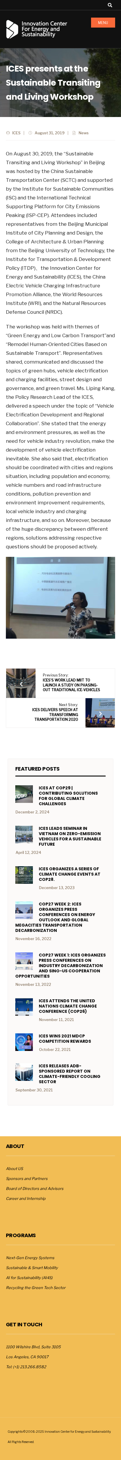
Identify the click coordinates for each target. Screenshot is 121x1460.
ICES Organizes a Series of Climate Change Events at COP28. (69, 874)
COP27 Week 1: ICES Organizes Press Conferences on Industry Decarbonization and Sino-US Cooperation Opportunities (60, 965)
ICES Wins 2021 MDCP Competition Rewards (65, 1038)
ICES (16, 132)
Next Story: (55, 712)
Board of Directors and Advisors (34, 1188)
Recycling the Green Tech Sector (35, 1287)
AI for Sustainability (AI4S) (29, 1277)
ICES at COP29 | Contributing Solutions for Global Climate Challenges (68, 796)
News (84, 132)
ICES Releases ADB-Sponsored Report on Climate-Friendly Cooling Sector (69, 1074)
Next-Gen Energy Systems (30, 1257)
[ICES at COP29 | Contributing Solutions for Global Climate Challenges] (24, 794)
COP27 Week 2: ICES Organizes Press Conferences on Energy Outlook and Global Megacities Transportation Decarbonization (55, 917)
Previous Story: (71, 682)
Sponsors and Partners (27, 1178)
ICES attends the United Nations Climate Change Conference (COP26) (68, 1006)
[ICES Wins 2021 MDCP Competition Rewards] (24, 1042)
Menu (103, 23)
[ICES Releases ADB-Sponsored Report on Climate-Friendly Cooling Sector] (24, 1072)
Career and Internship (26, 1198)
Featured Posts (37, 768)
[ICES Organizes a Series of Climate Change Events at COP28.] (24, 875)
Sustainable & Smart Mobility (32, 1267)
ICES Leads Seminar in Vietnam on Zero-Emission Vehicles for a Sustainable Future (70, 836)
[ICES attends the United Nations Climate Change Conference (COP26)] (24, 1007)
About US (14, 1168)
